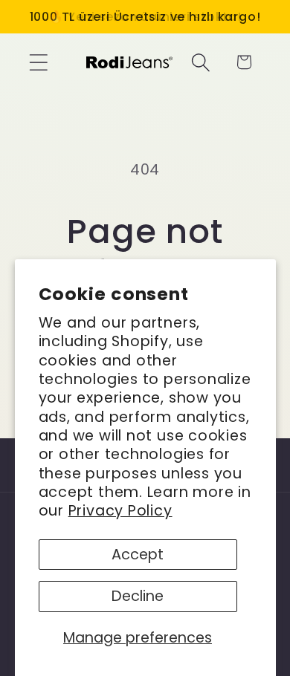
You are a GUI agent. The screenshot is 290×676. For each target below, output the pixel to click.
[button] (38, 62)
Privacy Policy (120, 511)
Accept (138, 555)
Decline (138, 596)
